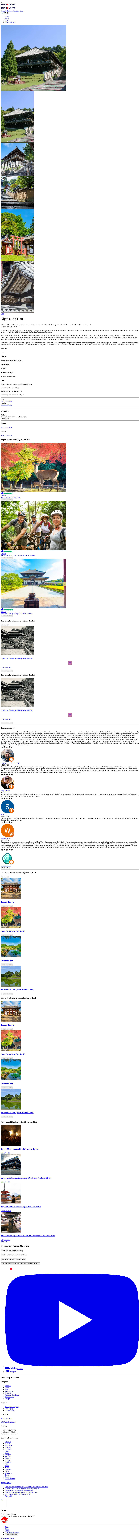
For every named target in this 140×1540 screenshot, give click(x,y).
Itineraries (4, 11)
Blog (6, 1389)
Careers (7, 1387)
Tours (15, 11)
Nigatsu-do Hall (10, 22)
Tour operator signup (11, 1407)
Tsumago (8, 1477)
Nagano (7, 1458)
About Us (8, 1386)
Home (7, 16)
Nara (6, 20)
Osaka (7, 1471)
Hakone (7, 1443)
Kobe (7, 1451)
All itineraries (9, 1397)
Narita (7, 1466)
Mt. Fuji (7, 1456)
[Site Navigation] (1, 2)
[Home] (8, 5)
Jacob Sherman (6, 866)
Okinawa (8, 1469)
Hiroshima (8, 1445)
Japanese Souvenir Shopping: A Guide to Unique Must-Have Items (26, 1487)
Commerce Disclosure (12, 1532)
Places (7, 18)
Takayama (8, 1473)
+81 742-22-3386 (6, 401)
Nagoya (7, 1460)
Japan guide (6, 1483)
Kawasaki (8, 1449)
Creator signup (9, 1410)
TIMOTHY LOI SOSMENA (10, 763)
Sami (2, 814)
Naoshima (8, 1462)
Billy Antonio (5, 791)
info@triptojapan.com (8, 1422)
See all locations (10, 1479)
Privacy (7, 1531)
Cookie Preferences (11, 1534)
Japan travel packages (12, 1395)
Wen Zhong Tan (6, 838)
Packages (10, 11)
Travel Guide (9, 1391)
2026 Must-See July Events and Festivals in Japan (21, 1492)
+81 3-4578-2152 (6, 1418)
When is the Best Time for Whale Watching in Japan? (22, 1488)
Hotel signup (9, 1409)
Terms (7, 1529)
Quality (7, 1527)
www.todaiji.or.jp (6, 405)
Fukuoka (8, 1442)
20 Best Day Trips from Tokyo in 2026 (17, 1494)
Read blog (4, 1241)
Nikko (7, 1467)
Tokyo (7, 1475)
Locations (20, 11)
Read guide (8, 1496)
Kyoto (7, 1453)
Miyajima (8, 1455)
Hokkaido (8, 1447)
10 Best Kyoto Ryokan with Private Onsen (19, 1490)
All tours (8, 1393)
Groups (7, 1399)
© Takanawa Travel (7, 1538)
